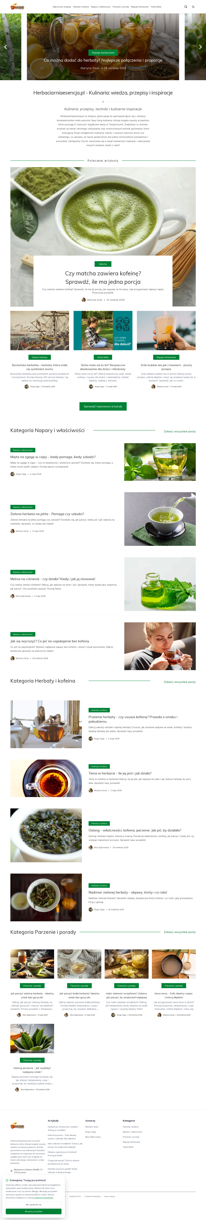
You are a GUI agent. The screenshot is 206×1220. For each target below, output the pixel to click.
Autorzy (90, 1120)
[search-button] (185, 6)
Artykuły (53, 1120)
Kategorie (129, 1120)
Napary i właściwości (100, 6)
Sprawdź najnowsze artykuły (103, 406)
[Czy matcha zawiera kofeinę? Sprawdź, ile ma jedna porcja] (103, 236)
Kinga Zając (90, 1132)
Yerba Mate (156, 6)
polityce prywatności (43, 1197)
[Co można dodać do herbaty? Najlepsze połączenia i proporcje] (103, 46)
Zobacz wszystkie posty (180, 431)
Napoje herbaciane (140, 6)
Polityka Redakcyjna (93, 1196)
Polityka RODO (75, 1196)
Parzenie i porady (121, 6)
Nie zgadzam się (33, 1204)
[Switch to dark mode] (193, 6)
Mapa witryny (109, 1196)
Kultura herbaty (40, 357)
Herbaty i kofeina (81, 6)
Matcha (103, 264)
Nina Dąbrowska (93, 1137)
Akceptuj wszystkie (33, 1211)
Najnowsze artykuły (62, 6)
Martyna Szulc (91, 1126)
